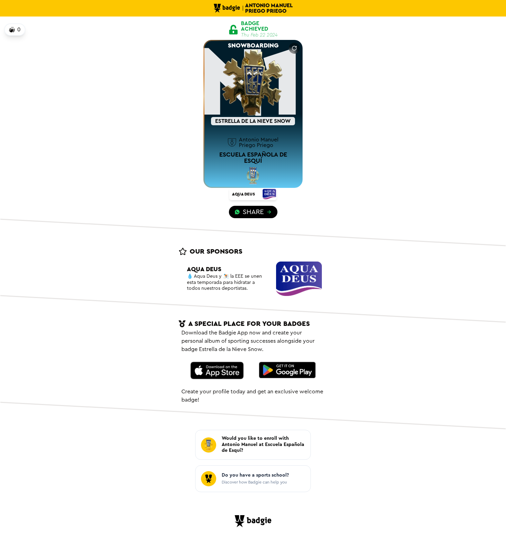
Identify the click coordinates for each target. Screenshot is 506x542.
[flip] (294, 48)
